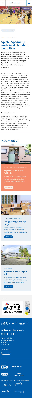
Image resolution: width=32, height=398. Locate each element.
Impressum (5, 349)
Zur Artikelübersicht (8, 30)
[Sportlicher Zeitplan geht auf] (16, 268)
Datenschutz (6, 353)
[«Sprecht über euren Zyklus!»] (16, 167)
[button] (5, 308)
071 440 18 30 (8, 334)
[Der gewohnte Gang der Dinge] (16, 218)
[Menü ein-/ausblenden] (29, 3)
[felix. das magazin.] (16, 3)
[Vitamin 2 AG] (12, 308)
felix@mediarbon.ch (12, 330)
